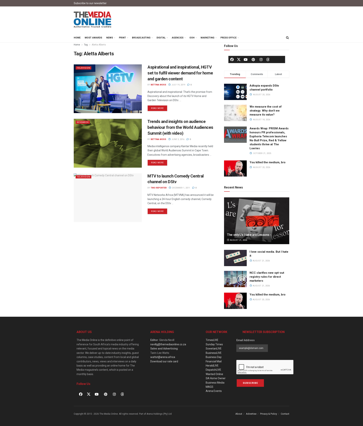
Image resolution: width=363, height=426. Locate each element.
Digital (161, 37)
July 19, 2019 (178, 85)
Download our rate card (164, 361)
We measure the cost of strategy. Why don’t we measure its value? (266, 110)
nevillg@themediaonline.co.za (168, 344)
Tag (86, 44)
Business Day (214, 357)
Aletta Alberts (99, 44)
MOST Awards (93, 37)
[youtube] (245, 59)
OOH (192, 37)
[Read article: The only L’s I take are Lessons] (256, 220)
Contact (285, 413)
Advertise (251, 413)
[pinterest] (253, 59)
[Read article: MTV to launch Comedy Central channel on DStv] (108, 197)
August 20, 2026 (261, 299)
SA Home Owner (216, 378)
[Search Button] (287, 37)
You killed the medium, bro (267, 162)
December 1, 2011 (180, 188)
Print (122, 37)
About (238, 413)
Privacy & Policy (268, 413)
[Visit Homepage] (93, 20)
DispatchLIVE (213, 369)
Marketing (207, 37)
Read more (159, 107)
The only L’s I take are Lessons (248, 235)
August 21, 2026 (238, 240)
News (109, 37)
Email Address (245, 340)
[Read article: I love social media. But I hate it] (235, 258)
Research (83, 122)
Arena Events (214, 390)
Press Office (228, 37)
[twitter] (238, 59)
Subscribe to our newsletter (90, 3)
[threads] (268, 59)
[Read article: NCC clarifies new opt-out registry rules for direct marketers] (235, 279)
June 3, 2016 (177, 139)
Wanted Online (214, 374)
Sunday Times (214, 344)
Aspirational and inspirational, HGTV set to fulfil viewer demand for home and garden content (180, 73)
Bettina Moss (158, 85)
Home (77, 37)
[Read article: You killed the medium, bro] (235, 301)
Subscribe (250, 382)
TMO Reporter (159, 188)
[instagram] (261, 59)
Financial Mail (214, 361)
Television (83, 68)
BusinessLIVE (214, 352)
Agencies (177, 37)
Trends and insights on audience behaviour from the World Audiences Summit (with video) (180, 127)
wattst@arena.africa (162, 357)
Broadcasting (141, 37)
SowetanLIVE (214, 348)
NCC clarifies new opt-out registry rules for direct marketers (267, 276)
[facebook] (232, 59)
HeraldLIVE (212, 365)
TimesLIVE (212, 340)
